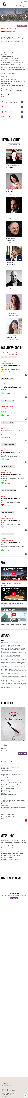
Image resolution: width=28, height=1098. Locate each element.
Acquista (22, 753)
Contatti (5, 1083)
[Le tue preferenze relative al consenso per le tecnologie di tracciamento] (25, 1095)
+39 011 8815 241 (5, 1094)
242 (10, 1094)
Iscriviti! (14, 898)
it (20, 2)
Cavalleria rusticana (9, 365)
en (22, 2)
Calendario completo (14, 354)
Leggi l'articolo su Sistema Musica (11, 848)
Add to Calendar (25, 375)
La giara (13, 73)
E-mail (5, 1087)
